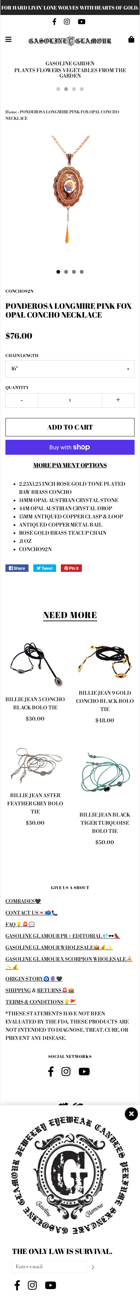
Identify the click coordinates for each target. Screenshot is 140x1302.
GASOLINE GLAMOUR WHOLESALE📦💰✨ (59, 948)
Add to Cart (70, 427)
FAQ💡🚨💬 (20, 924)
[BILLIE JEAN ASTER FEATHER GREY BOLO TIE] (35, 765)
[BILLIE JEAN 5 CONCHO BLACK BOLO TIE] (35, 665)
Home (11, 112)
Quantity (17, 387)
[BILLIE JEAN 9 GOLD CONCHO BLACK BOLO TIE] (105, 662)
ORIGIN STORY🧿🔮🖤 (34, 979)
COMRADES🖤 (23, 901)
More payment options (70, 465)
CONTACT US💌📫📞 (31, 913)
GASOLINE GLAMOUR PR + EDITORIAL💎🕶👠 (62, 936)
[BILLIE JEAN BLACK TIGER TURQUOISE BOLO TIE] (105, 774)
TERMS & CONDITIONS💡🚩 (40, 1002)
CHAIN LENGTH (21, 355)
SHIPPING (18, 990)
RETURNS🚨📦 (55, 990)
